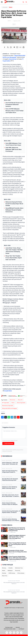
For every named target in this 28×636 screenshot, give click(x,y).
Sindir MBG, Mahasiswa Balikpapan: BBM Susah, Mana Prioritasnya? (13, 149)
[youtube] (17, 632)
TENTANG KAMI (9, 627)
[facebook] (7, 632)
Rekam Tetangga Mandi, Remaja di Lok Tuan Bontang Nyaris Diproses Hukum (17, 544)
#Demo (13, 402)
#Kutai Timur (4, 575)
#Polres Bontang (20, 573)
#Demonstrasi (12, 399)
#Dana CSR (20, 399)
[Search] (26, 2)
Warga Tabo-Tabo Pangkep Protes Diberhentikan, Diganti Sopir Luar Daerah (14, 257)
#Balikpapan (10, 570)
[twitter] (10, 632)
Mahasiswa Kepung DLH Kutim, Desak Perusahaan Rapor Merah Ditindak (14, 203)
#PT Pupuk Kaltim (5, 402)
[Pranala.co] (14, 602)
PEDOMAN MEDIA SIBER (10, 629)
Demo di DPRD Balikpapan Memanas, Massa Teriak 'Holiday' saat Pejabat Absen (15, 110)
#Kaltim (3, 570)
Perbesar (23, 29)
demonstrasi (12, 59)
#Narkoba (4, 573)
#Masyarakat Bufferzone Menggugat (9, 408)
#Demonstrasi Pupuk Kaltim (7, 405)
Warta (10, 7)
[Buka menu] (1, 2)
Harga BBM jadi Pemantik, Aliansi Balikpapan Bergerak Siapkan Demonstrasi (14, 209)
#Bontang (4, 568)
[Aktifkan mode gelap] (23, 2)
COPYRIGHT (21, 629)
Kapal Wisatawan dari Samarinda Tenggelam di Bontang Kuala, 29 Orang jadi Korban (16, 529)
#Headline (10, 568)
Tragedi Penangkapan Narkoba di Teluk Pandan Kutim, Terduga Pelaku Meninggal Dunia (16, 537)
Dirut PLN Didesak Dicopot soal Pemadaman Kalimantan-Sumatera (14, 104)
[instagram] (14, 632)
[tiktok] (21, 632)
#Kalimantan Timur (19, 568)
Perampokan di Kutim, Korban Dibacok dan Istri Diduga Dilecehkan (17, 551)
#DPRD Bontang (12, 573)
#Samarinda (17, 570)
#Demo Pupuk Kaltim (21, 402)
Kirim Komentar (9, 443)
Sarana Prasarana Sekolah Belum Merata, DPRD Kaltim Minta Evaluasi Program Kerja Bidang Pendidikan (17, 558)
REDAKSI (18, 627)
